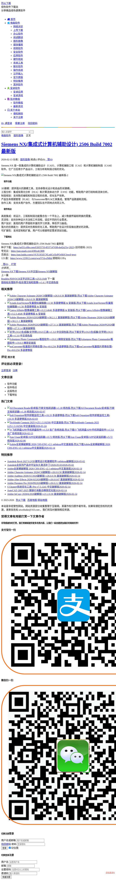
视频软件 (18, 48)
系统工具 (18, 63)
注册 (15, 370)
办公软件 (18, 33)
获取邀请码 (110, 873)
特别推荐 (18, 81)
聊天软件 (18, 66)
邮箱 (3, 865)
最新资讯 (18, 106)
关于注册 (18, 117)
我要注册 (20, 123)
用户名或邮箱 (8, 840)
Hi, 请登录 (6, 123)
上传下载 (18, 30)
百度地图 (32, 500)
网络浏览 (18, 26)
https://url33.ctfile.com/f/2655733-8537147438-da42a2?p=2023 (43, 247)
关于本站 (13, 110)
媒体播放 (18, 44)
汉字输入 (18, 73)
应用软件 (18, 55)
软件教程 (18, 102)
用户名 (4, 862)
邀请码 (4, 873)
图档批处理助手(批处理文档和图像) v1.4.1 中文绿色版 (29, 282)
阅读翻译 (18, 37)
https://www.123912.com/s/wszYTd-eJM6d (31, 258)
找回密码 (32, 123)
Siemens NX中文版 (28, 271)
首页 (11, 19)
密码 (13, 844)
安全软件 (18, 52)
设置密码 (6, 869)
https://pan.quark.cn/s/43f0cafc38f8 (27, 251)
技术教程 (13, 99)
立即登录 (6, 370)
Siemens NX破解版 (47, 271)
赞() (49, 159)
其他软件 (18, 84)
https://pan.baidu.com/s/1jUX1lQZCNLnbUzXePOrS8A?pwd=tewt (43, 254)
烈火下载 (6, 3)
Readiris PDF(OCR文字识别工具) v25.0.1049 (24, 279)
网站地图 (42, 500)
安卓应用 (18, 92)
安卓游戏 (18, 95)
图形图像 (18, 41)
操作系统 (18, 70)
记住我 (14, 848)
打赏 (12, 264)
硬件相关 (18, 59)
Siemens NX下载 (9, 271)
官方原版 (18, 77)
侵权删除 (18, 113)
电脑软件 (13, 23)
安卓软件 (13, 88)
